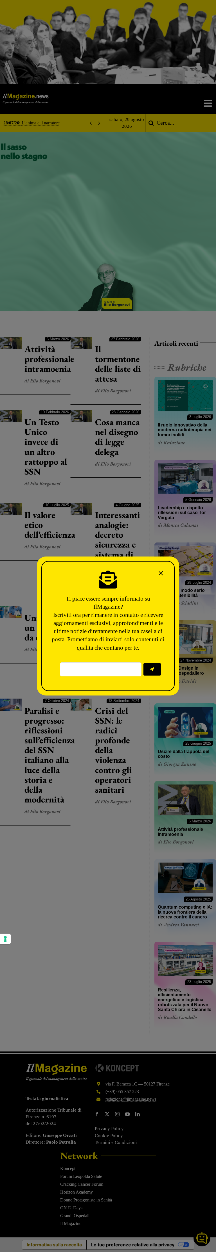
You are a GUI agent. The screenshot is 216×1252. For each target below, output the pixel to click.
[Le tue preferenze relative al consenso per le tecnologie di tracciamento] (5, 939)
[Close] (161, 573)
